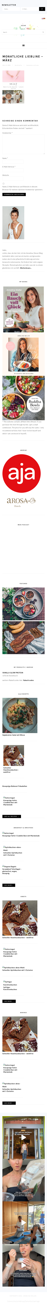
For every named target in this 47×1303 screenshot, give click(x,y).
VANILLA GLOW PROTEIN (12, 673)
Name (5, 158)
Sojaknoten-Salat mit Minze (13, 735)
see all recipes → (11, 816)
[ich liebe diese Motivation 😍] (23, 1222)
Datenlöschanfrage (32, 1301)
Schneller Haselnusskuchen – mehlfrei (11, 770)
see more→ (8, 885)
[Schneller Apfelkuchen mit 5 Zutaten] (13, 850)
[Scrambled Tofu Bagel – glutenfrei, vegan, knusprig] (9, 866)
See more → (9, 1001)
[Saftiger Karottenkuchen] (13, 985)
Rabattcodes (28, 680)
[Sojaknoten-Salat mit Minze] (19, 732)
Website (5, 175)
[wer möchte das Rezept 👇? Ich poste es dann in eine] (23, 1265)
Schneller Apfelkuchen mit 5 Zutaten (12, 854)
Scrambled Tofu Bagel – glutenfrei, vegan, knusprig (12, 871)
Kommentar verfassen (32, 65)
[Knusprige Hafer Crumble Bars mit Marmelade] (9, 798)
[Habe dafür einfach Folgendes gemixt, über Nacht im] (23, 1180)
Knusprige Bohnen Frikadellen (14, 786)
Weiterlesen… (26, 268)
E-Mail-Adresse (9, 167)
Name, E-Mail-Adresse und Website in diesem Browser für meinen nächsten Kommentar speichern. (22, 188)
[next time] (23, 1137)
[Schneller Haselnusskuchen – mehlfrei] (13, 765)
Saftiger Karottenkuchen (10, 988)
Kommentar (7, 133)
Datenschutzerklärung (15, 1301)
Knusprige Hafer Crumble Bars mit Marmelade (10, 802)
